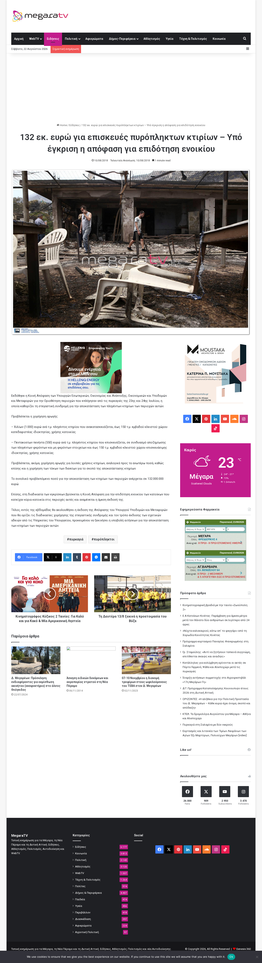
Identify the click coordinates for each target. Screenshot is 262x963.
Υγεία (169, 38)
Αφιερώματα (94, 38)
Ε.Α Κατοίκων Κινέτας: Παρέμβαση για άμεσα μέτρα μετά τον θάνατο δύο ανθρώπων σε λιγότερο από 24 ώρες (216, 620)
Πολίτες (80, 886)
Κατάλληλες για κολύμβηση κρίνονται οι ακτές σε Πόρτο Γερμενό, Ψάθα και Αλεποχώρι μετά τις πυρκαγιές (214, 667)
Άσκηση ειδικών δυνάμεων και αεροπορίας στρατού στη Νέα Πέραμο (87, 681)
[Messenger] (96, 557)
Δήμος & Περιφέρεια (88, 892)
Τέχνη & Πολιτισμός (193, 38)
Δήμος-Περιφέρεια (122, 38)
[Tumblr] (77, 557)
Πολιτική (71, 38)
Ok (231, 956)
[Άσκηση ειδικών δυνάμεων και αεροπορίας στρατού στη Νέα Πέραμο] (91, 660)
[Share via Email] (106, 557)
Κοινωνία (219, 38)
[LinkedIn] (67, 557)
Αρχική (19, 38)
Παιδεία (80, 899)
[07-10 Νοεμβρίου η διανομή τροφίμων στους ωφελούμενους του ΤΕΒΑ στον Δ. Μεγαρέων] (146, 660)
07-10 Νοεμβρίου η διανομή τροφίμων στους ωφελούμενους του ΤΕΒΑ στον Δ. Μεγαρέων (144, 681)
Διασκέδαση (83, 919)
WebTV (34, 38)
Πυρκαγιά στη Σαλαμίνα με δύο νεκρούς (208, 724)
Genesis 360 (243, 948)
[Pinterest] (86, 557)
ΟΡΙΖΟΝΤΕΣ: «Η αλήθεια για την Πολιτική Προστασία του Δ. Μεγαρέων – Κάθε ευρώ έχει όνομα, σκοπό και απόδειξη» (216, 703)
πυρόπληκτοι (104, 539)
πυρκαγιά (76, 539)
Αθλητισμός (151, 38)
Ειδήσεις (53, 38)
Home (63, 125)
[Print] (115, 557)
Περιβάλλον (82, 912)
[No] (257, 957)
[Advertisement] (131, 88)
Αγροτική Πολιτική (87, 932)
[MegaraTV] (42, 16)
